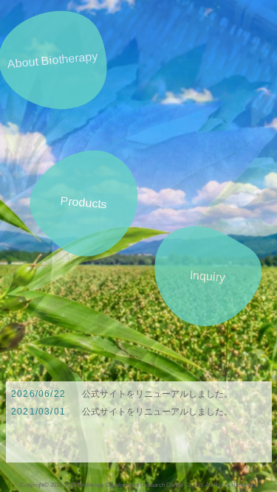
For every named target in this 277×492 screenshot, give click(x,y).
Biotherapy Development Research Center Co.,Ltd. (141, 484)
